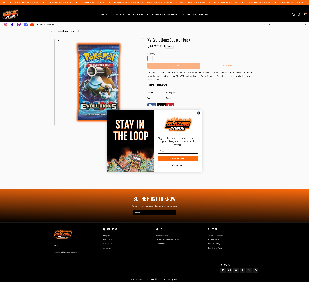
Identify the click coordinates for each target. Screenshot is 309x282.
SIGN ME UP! (178, 158)
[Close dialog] (198, 113)
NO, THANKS (178, 165)
